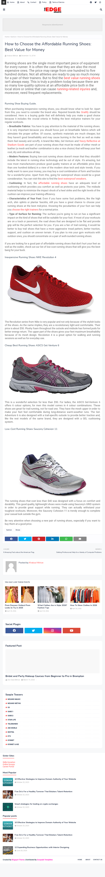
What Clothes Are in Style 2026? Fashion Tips (52, 606)
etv (9, 736)
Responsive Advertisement (52, 25)
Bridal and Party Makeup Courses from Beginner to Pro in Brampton (44, 676)
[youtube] (72, 630)
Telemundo (13, 724)
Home (12, 2)
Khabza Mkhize (12, 56)
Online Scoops (9, 764)
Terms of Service (58, 2)
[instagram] (100, 2)
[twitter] (95, 2)
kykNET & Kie (13, 744)
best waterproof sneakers (72, 178)
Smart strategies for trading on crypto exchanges (36, 804)
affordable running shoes (52, 183)
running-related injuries (73, 89)
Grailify (85, 112)
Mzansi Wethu (14, 703)
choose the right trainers (25, 209)
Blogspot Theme (18, 860)
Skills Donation (9, 762)
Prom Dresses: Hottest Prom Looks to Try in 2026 (17, 606)
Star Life (12, 720)
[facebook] (91, 2)
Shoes (18, 530)
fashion (13, 37)
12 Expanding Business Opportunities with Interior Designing (42, 847)
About (22, 2)
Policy (44, 2)
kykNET (11, 740)
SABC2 (10, 716)
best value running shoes (82, 78)
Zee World (12, 728)
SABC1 (10, 711)
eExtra (11, 732)
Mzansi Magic (14, 699)
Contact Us (97, 860)
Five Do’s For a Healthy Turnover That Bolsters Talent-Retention (43, 791)
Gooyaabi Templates (45, 860)
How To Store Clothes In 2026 (83, 605)
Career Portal (8, 766)
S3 (9, 707)
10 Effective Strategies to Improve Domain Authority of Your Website (45, 779)
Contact (33, 2)
